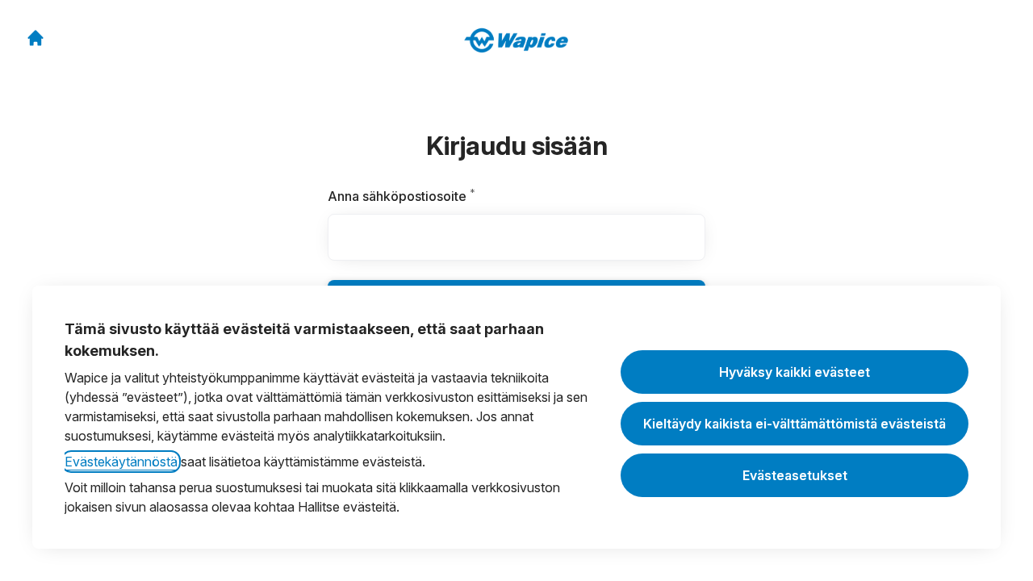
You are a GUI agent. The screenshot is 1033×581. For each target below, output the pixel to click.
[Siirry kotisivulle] (35, 38)
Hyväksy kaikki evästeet (794, 372)
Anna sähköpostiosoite (431, 196)
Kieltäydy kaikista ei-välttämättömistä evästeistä (794, 424)
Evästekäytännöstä (121, 462)
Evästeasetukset (794, 475)
